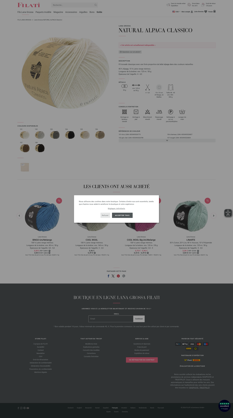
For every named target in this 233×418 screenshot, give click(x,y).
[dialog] (116, 209)
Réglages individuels (116, 208)
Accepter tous (122, 215)
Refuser (105, 215)
